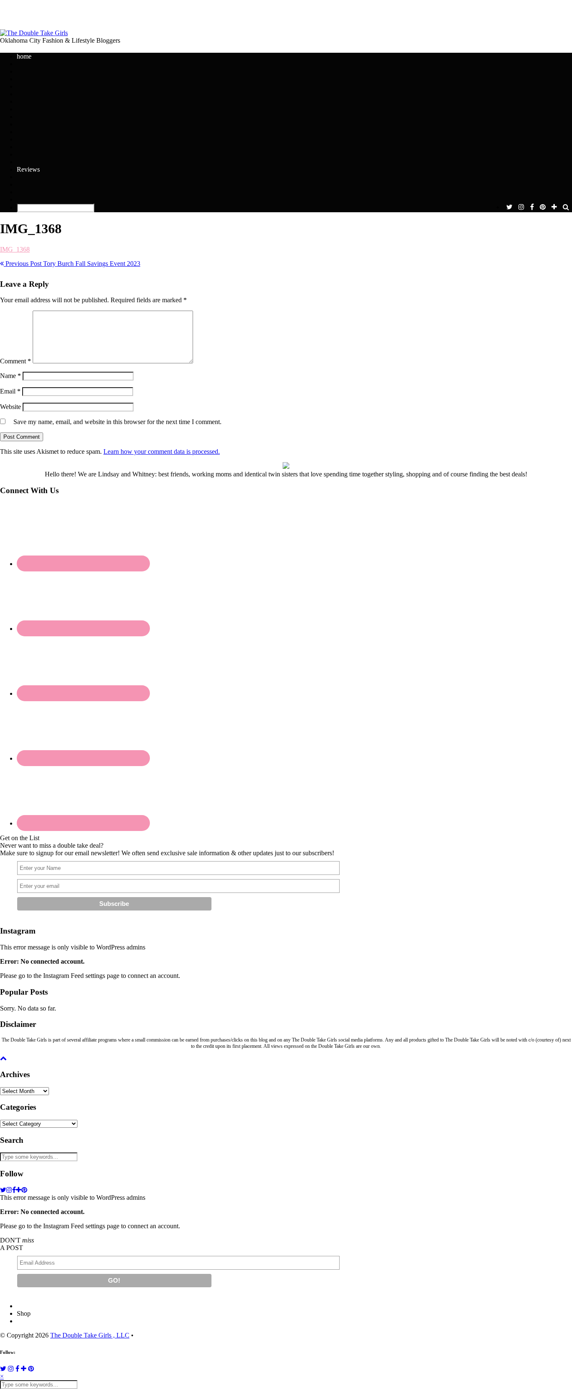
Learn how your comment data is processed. (161, 451)
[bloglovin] (554, 207)
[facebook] (532, 207)
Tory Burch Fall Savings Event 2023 (72, 263)
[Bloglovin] (23, 1368)
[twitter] (509, 207)
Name (10, 375)
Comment (15, 361)
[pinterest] (543, 207)
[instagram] (521, 207)
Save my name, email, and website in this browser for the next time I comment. (117, 421)
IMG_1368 (15, 249)
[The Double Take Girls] (34, 32)
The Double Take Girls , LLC (89, 1335)
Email (10, 391)
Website (10, 406)
